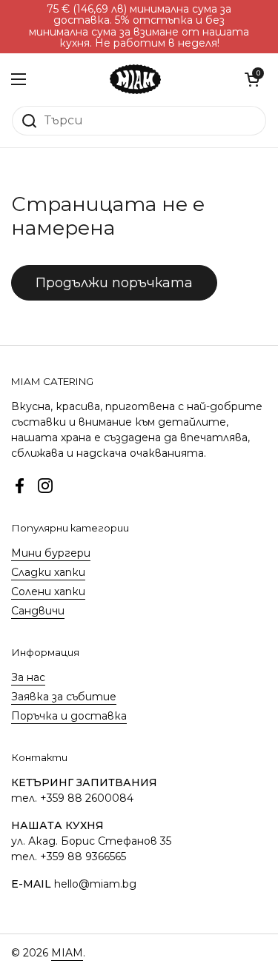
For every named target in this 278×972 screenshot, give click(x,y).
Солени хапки (48, 591)
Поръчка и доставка (69, 716)
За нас (28, 677)
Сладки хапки (48, 572)
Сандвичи (37, 610)
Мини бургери (50, 553)
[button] (252, 79)
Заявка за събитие (63, 696)
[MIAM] (135, 79)
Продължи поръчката (114, 283)
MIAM (67, 952)
